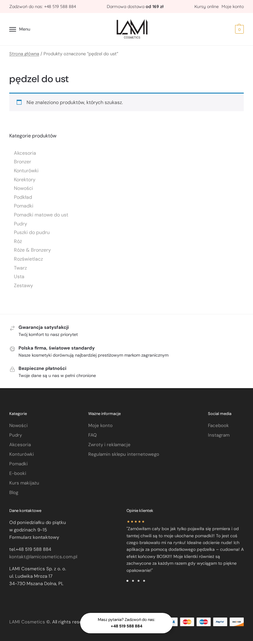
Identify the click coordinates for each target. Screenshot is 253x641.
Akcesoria (25, 153)
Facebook (218, 425)
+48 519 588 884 (60, 6)
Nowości (23, 188)
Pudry (20, 223)
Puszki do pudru (32, 232)
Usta (19, 276)
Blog (13, 492)
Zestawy (23, 285)
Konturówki (26, 170)
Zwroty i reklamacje (109, 445)
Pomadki (23, 206)
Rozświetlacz (28, 259)
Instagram (219, 435)
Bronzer (22, 161)
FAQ (92, 435)
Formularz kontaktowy (34, 537)
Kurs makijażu (24, 483)
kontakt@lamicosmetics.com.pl (43, 557)
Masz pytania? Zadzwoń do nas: (126, 623)
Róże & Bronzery (32, 250)
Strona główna (24, 54)
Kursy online (207, 6)
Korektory (24, 179)
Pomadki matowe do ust (41, 215)
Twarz (20, 268)
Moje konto (233, 6)
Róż (18, 241)
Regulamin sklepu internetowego (123, 454)
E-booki (17, 473)
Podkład (23, 197)
